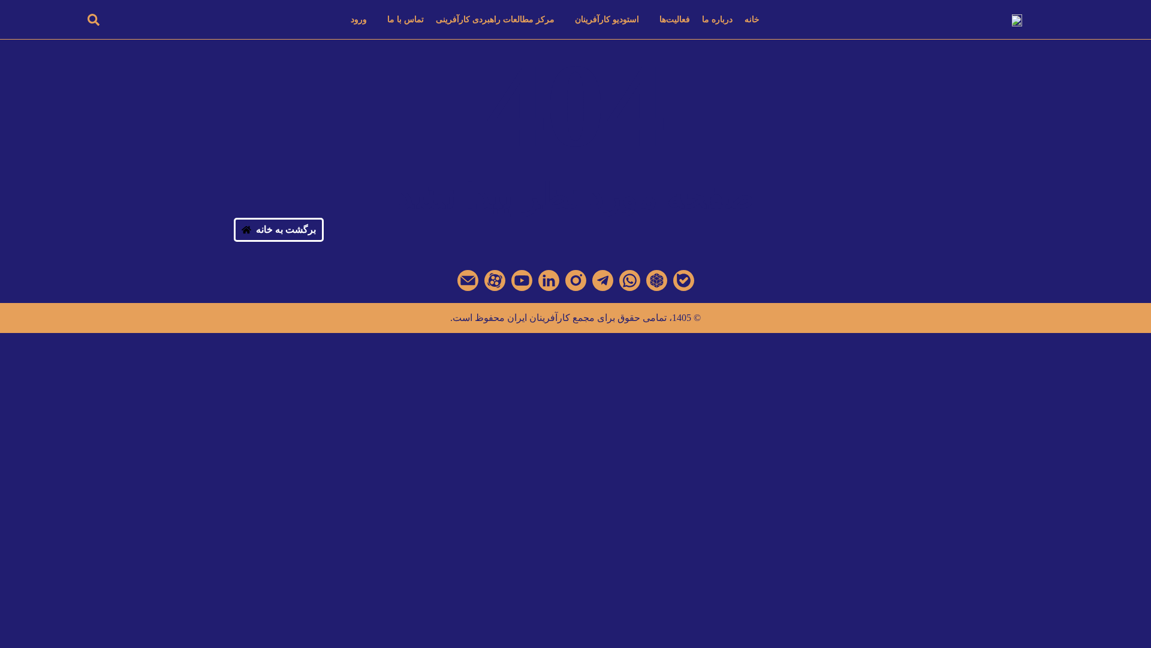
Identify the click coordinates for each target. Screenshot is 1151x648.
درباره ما (717, 19)
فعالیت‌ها (674, 19)
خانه (752, 19)
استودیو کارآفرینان (607, 19)
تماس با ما (405, 19)
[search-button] (94, 19)
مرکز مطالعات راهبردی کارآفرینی (495, 19)
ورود (359, 19)
